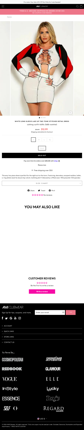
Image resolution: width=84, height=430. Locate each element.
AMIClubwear (11, 424)
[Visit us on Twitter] (6, 318)
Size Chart (42, 183)
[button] (37, 195)
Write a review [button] (42, 291)
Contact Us (9, 342)
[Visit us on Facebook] (2, 318)
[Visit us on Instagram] (19, 318)
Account (8, 326)
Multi (42, 148)
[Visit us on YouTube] (15, 318)
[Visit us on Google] (11, 318)
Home (9, 17)
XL (50, 139)
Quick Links (9, 331)
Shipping (34, 132)
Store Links (9, 337)
